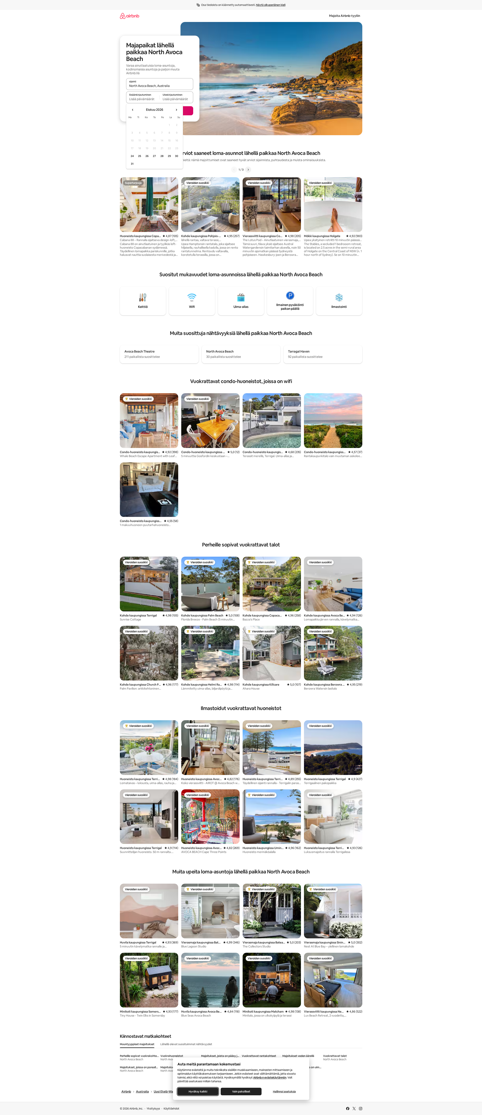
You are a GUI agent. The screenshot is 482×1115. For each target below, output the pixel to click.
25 (139, 156)
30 (176, 156)
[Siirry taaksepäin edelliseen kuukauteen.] (133, 110)
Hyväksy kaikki (198, 1091)
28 (161, 156)
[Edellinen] (234, 170)
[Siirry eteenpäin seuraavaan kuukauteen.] (176, 110)
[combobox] (159, 85)
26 (146, 156)
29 (169, 156)
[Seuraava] (248, 170)
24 (132, 156)
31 (132, 163)
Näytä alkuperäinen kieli (270, 5)
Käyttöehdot (171, 1108)
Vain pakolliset (241, 1091)
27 (154, 156)
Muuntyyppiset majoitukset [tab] (137, 1044)
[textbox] (143, 99)
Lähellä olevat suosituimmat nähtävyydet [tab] (186, 1044)
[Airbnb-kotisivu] (129, 16)
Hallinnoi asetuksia (284, 1091)
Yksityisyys (153, 1108)
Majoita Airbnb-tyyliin (344, 16)
